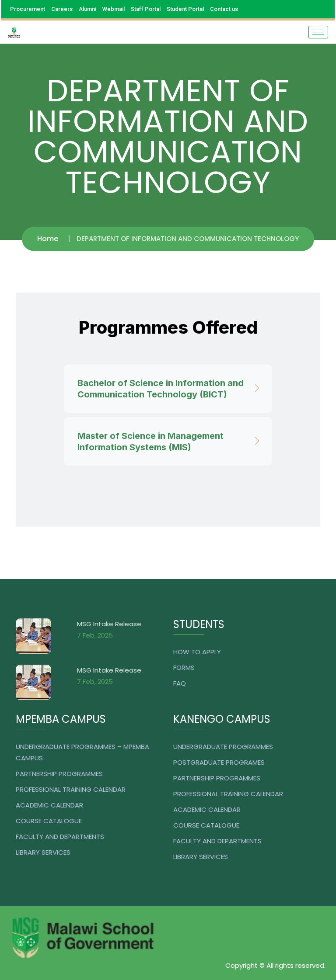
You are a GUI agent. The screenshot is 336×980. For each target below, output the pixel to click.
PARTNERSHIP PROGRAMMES (59, 773)
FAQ (179, 683)
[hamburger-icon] (318, 32)
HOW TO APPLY (197, 651)
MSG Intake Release (109, 623)
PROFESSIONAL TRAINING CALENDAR (71, 789)
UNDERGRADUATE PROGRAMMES (223, 746)
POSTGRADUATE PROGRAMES (219, 762)
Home (47, 239)
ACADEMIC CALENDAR (49, 805)
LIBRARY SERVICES (43, 852)
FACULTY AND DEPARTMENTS (60, 836)
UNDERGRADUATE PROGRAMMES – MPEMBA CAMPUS (82, 752)
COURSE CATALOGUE (49, 820)
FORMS (184, 667)
